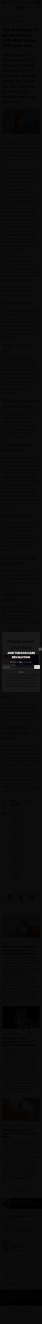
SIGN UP (37, 667)
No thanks (21, 672)
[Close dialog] (40, 649)
